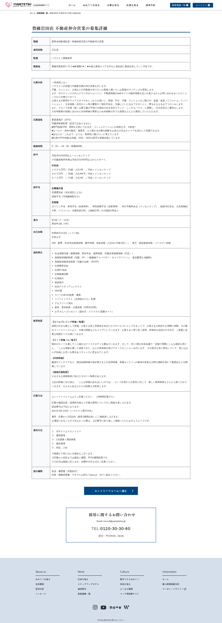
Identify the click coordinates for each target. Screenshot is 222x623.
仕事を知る (113, 5)
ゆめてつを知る (91, 5)
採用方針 (151, 5)
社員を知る (133, 5)
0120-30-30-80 (115, 528)
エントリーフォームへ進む (111, 490)
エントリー (202, 5)
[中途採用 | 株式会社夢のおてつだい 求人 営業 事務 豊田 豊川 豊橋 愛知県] (27, 4)
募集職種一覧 (179, 5)
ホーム (72, 5)
